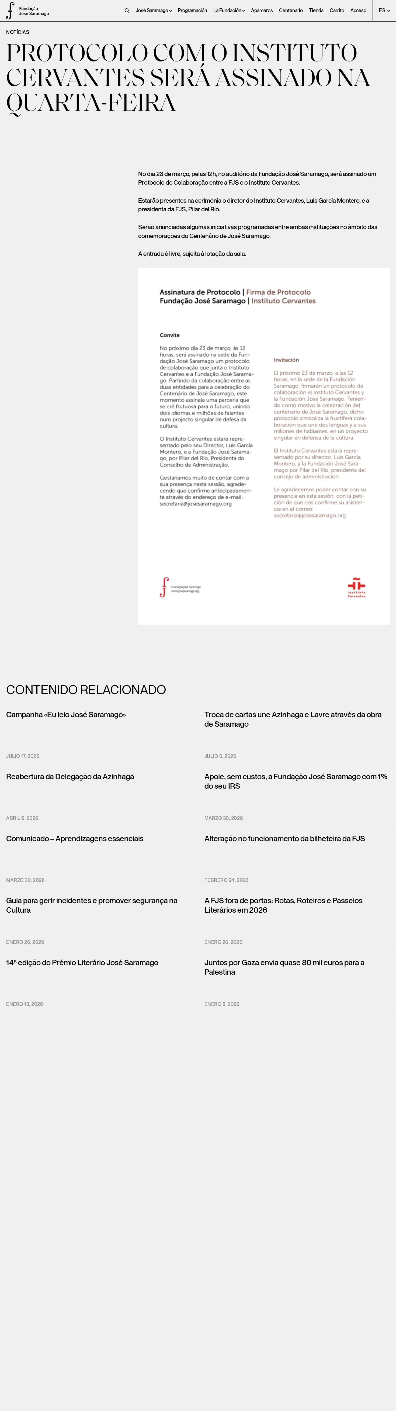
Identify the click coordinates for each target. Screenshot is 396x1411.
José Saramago (152, 10)
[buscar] (127, 11)
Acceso (358, 10)
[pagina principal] (8, 11)
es (382, 10)
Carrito (337, 10)
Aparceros (262, 10)
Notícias (17, 32)
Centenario (291, 10)
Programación (192, 10)
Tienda (316, 10)
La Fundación (227, 10)
